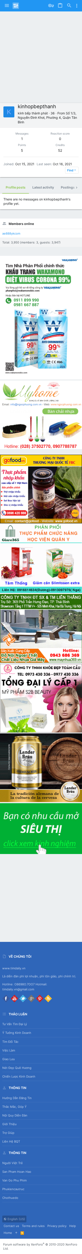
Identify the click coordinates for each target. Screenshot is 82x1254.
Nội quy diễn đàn (14, 1115)
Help (72, 1226)
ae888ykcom (11, 233)
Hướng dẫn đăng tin (17, 1098)
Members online (21, 224)
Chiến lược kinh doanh (18, 1076)
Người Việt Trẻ (12, 1163)
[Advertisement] (41, 55)
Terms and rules (33, 1226)
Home (8, 1233)
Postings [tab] (68, 187)
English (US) (16, 1219)
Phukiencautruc (13, 1189)
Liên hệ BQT (11, 1141)
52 (60, 150)
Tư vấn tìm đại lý (14, 1024)
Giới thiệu (9, 1124)
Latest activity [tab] (43, 187)
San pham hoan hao (16, 1171)
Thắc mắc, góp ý (14, 1106)
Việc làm (8, 1050)
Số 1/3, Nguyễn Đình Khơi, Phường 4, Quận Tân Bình (47, 117)
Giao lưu (8, 1059)
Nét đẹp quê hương (16, 1068)
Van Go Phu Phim (14, 1180)
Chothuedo (10, 1198)
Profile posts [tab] (16, 187)
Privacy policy (57, 1226)
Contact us (11, 1226)
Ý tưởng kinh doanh (16, 1033)
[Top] (16, 1232)
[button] (6, 6)
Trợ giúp (8, 1133)
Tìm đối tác (10, 1041)
